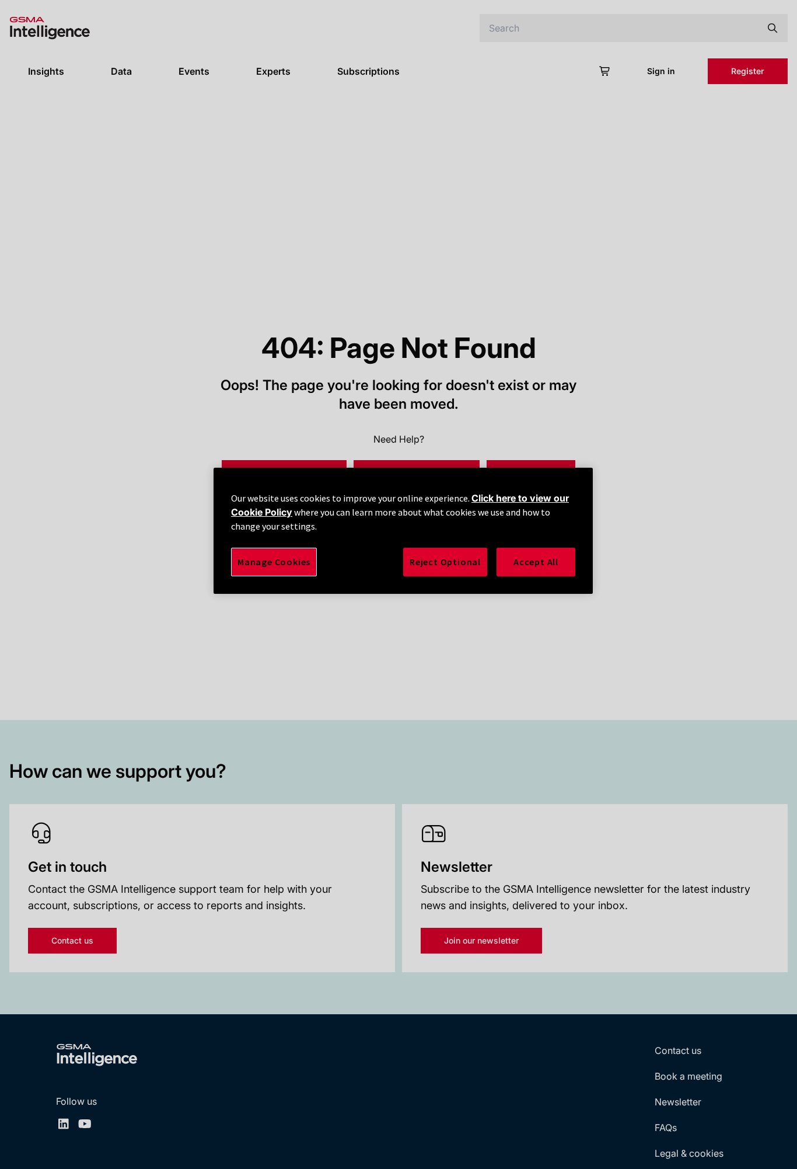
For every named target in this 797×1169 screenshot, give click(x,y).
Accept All (535, 562)
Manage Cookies (273, 562)
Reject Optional (445, 562)
